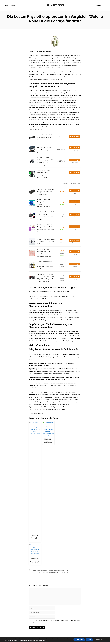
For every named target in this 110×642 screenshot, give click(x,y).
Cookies (15, 640)
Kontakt (98, 5)
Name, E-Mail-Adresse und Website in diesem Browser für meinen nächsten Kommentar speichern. (55, 622)
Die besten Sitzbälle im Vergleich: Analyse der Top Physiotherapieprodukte (49, 570)
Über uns (13, 5)
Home (6, 5)
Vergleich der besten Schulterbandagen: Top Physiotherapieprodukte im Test (50, 572)
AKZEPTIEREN (79, 639)
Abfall (89, 639)
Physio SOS (55, 5)
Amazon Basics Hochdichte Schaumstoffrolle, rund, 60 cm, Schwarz (45, 137)
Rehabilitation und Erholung (37, 569)
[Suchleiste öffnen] (105, 5)
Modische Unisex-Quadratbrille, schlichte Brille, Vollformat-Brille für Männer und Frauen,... (46, 241)
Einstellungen (35, 640)
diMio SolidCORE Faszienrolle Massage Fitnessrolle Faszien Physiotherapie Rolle (45, 192)
